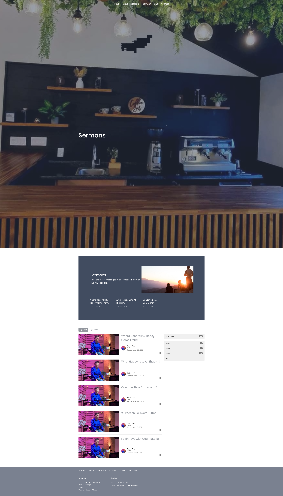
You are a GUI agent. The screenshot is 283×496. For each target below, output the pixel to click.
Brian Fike (184, 336)
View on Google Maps (87, 490)
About (125, 4)
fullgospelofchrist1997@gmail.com (128, 485)
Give (156, 4)
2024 (184, 343)
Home (116, 4)
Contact (146, 4)
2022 (184, 353)
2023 (184, 348)
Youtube (165, 4)
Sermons (135, 4)
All (167, 358)
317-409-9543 (122, 482)
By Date (83, 330)
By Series (94, 330)
